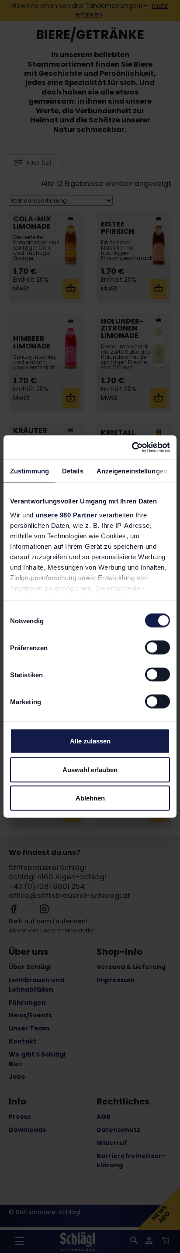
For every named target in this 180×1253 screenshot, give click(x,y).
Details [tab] (72, 471)
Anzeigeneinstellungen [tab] (132, 471)
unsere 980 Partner (66, 514)
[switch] (157, 648)
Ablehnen (90, 798)
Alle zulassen (90, 741)
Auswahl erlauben (90, 769)
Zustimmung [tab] (29, 471)
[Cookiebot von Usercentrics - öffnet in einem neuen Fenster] (131, 447)
